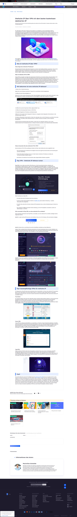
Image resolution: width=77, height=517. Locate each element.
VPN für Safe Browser (35, 505)
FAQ (56, 496)
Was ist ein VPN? (45, 495)
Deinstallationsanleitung (59, 500)
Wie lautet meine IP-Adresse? (47, 496)
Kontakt (68, 496)
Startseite (11, 11)
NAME (11, 435)
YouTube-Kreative (70, 500)
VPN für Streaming (40, 403)
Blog (35, 6)
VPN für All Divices (35, 506)
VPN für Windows (19, 11)
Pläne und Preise (21, 508)
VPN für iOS (26, 403)
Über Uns (68, 495)
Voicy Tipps (44, 500)
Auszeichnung (69, 499)
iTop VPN (20, 495)
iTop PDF (20, 504)
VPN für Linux (34, 504)
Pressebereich (69, 497)
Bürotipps (44, 499)
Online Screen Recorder (22, 506)
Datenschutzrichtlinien (64, 515)
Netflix (36, 200)
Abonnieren (44, 484)
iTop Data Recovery (22, 501)
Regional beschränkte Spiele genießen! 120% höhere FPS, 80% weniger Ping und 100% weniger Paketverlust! (39, 1)
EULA (70, 515)
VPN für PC (34, 497)
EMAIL (24, 435)
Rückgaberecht (56, 515)
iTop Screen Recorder (22, 496)
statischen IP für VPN (39, 376)
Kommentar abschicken (15, 445)
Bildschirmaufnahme (46, 501)
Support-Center (58, 495)
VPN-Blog (44, 497)
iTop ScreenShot (21, 500)
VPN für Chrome (34, 501)
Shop (61, 3)
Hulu (39, 200)
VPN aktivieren (58, 499)
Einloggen (72, 3)
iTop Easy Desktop (22, 497)
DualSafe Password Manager (23, 505)
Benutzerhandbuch (58, 497)
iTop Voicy (20, 499)
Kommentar (12, 437)
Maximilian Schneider (18, 26)
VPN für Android (34, 500)
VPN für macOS (34, 496)
